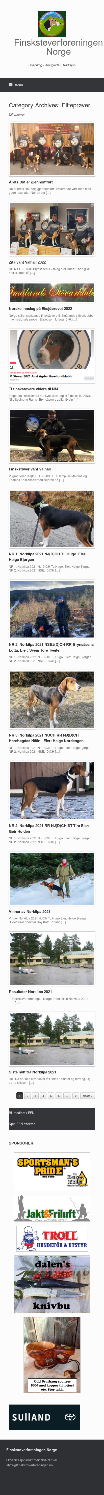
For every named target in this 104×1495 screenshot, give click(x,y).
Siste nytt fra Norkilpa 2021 (32, 1072)
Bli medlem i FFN (21, 1112)
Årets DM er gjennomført (31, 182)
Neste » (88, 1096)
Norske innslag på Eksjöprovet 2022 (40, 308)
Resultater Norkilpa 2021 (30, 991)
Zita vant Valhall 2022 (27, 262)
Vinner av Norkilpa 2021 (29, 911)
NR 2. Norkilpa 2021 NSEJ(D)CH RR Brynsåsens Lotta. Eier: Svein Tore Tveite (51, 647)
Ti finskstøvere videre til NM (33, 389)
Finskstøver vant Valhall (30, 469)
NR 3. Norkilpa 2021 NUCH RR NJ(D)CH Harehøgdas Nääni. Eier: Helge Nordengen (46, 738)
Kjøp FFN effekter (22, 1123)
